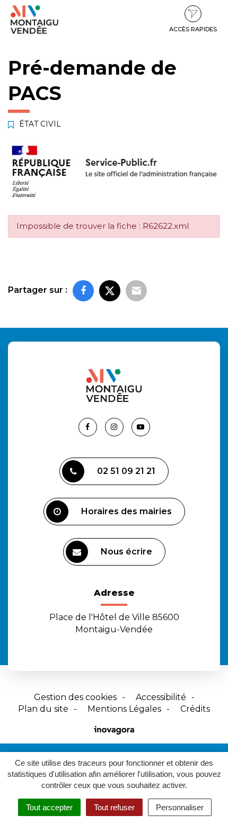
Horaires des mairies (126, 511)
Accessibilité (161, 697)
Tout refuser (114, 807)
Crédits (195, 709)
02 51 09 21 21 (126, 471)
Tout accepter (49, 807)
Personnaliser (180, 807)
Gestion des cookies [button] (75, 697)
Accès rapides (193, 29)
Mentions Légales (124, 709)
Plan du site (43, 709)
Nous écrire (126, 552)
